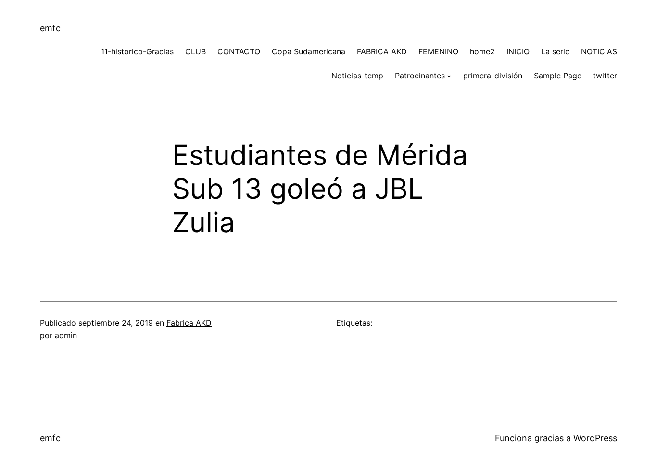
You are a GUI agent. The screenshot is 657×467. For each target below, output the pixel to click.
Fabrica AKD (189, 323)
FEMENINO (438, 51)
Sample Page (557, 75)
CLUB (195, 51)
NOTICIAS (599, 51)
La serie (555, 51)
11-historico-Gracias (137, 51)
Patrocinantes (420, 75)
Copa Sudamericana (308, 51)
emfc (50, 28)
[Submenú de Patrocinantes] (449, 76)
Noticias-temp (357, 75)
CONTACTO (238, 51)
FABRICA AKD (382, 51)
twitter (605, 75)
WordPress (595, 438)
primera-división (492, 75)
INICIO (518, 51)
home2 (482, 51)
